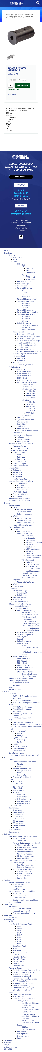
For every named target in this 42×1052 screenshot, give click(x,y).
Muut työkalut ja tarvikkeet (19, 501)
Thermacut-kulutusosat (26, 845)
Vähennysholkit (23, 437)
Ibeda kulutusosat (24, 876)
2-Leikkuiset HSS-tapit (25, 334)
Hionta (6, 757)
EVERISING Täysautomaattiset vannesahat (25, 697)
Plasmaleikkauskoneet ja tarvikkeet (23, 836)
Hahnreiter (26, 297)
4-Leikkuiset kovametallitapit (28, 1019)
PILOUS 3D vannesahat (22, 718)
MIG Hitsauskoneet (24, 509)
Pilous (11, 705)
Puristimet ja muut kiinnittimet (21, 444)
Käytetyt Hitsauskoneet (22, 525)
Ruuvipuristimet (19, 446)
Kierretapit (21, 1031)
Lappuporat (30, 273)
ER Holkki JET (27, 387)
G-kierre (25, 308)
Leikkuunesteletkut (20, 466)
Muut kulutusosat (33, 558)
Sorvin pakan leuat (20, 426)
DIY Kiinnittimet (23, 670)
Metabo (20, 764)
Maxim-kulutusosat (24, 854)
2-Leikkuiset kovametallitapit (28, 336)
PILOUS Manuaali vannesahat (24, 707)
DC (23, 290)
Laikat (11, 779)
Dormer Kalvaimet (24, 1036)
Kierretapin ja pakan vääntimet (25, 354)
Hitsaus (7, 503)
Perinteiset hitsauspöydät (27, 610)
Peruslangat (22, 593)
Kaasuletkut (22, 878)
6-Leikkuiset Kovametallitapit (29, 352)
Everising (12, 694)
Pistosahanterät (19, 749)
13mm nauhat (18, 814)
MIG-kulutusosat (28, 536)
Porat (15, 262)
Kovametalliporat (24, 281)
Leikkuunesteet (19, 452)
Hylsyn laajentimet (24, 799)
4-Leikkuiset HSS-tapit (26, 343)
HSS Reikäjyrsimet (20, 483)
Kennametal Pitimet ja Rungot (25, 979)
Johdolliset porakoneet (22, 909)
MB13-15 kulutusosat (34, 542)
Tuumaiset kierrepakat (26, 314)
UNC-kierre (26, 303)
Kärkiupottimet (19, 356)
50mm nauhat (18, 821)
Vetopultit (21, 417)
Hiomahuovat (14, 832)
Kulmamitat (17, 477)
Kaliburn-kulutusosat (25, 849)
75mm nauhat (18, 823)
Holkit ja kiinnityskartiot (22, 435)
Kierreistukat (22, 422)
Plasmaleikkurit (19, 838)
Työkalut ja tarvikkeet (25, 420)
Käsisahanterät (19, 751)
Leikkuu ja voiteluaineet (18, 450)
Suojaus (7, 880)
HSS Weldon (22, 485)
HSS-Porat (21, 264)
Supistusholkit (29, 16)
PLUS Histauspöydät (30, 619)
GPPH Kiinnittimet (20, 656)
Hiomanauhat (14, 808)
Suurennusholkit (23, 439)
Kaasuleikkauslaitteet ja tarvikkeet (22, 860)
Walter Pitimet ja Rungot (23, 974)
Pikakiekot (17, 806)
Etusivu (7, 251)
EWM (15, 507)
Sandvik (12, 255)
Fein (19, 766)
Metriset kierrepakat (25, 310)
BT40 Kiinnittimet (24, 371)
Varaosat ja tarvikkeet (17, 527)
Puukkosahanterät (20, 746)
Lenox (19, 733)
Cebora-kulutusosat (25, 852)
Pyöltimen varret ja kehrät (19, 499)
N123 (19, 939)
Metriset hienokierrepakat (27, 312)
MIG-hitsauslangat (20, 591)
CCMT (19, 926)
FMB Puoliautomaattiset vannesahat (27, 724)
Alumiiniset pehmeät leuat (27, 430)
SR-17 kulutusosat (33, 569)
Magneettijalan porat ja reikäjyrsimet (23, 481)
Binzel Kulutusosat (24, 534)
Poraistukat (17, 433)
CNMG (19, 928)
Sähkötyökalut (10, 904)
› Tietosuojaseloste (21, 220)
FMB (10, 720)
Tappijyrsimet (18, 332)
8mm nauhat (18, 810)
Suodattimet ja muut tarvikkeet (25, 900)
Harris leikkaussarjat (25, 867)
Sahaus (7, 691)
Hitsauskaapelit (19, 586)
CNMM (19, 931)
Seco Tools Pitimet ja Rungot (24, 972)
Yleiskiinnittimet (23, 659)
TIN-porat (29, 268)
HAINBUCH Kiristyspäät (22, 994)
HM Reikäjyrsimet (20, 492)
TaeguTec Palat (19, 959)
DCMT (19, 933)
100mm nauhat (19, 825)
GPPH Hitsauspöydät (21, 608)
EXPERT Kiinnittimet (25, 667)
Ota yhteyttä (20, 177)
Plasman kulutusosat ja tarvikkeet (26, 843)
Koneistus (9, 14)
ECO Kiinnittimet (23, 661)
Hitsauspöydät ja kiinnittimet (20, 604)
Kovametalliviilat (15, 830)
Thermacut (21, 841)
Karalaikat (17, 792)
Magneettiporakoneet (21, 911)
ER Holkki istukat (28, 384)
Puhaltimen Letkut (20, 895)
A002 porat (30, 277)
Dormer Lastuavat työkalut (24, 999)
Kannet (20, 639)
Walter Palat (18, 948)
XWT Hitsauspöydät (25, 634)
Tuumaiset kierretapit (25, 301)
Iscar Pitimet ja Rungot (22, 977)
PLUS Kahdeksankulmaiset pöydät (30, 647)
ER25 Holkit (30, 393)
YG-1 (23, 266)
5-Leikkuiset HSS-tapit (26, 347)
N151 (19, 942)
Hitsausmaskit (18, 885)
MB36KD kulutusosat (30, 552)
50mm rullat (18, 828)
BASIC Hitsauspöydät (30, 615)
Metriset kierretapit (25, 288)
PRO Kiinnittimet (23, 665)
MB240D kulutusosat (30, 546)
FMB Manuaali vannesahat (23, 722)
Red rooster (22, 775)
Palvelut (7, 1042)
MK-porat (29, 270)
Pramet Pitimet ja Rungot (23, 983)
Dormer (25, 275)
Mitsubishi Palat (19, 957)
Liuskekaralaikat (23, 801)
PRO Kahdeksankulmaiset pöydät (32, 653)
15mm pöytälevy (32, 630)
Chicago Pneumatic (24, 770)
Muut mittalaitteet (20, 479)
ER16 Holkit (30, 404)
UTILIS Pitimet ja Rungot (22, 990)
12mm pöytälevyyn (29, 674)
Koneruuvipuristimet (21, 448)
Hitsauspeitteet (15, 689)
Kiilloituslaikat (18, 790)
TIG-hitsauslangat (20, 597)
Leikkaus (7, 834)
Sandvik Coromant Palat (22, 924)
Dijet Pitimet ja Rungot (22, 981)
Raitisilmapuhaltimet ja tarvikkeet (22, 891)
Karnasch (21, 358)
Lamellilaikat (18, 786)
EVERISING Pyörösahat (22, 700)
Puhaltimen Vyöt (19, 898)
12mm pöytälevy (32, 628)
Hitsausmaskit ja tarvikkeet (19, 882)
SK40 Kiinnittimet (24, 376)
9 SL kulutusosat (32, 564)
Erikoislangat (22, 595)
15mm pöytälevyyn (29, 676)
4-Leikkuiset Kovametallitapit (29, 345)
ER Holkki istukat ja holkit (14, 16)
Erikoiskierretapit (24, 323)
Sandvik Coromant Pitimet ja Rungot (27, 970)
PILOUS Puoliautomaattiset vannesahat (23, 710)
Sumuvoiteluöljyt (19, 461)
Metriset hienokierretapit (27, 299)
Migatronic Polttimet (25, 582)
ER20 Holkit (30, 406)
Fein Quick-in (22, 490)
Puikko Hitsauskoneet (25, 514)
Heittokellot (17, 474)
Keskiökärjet (22, 424)
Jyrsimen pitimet (30, 14)
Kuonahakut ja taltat (21, 683)
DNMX (19, 937)
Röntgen (20, 735)
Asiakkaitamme (10, 1047)
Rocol (19, 455)
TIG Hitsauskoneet (24, 512)
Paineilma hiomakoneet (22, 768)
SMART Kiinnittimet (25, 672)
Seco (15, 259)
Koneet (11, 760)
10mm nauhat (18, 812)
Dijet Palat (17, 955)
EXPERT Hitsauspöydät (31, 624)
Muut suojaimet (15, 902)
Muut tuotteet (9, 915)
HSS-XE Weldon (23, 488)
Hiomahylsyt (22, 797)
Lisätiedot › (12, 95)
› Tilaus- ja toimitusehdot (21, 223)
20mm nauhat (18, 816)
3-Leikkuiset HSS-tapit (25, 338)
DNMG (19, 935)
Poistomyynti (9, 920)
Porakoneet (13, 906)
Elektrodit (30, 562)
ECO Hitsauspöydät (29, 617)
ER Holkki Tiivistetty (29, 389)
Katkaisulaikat (18, 781)
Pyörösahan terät (20, 738)
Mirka (19, 773)
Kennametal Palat (20, 952)
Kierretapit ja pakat (20, 286)
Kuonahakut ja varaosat (18, 681)
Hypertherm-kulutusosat (27, 847)
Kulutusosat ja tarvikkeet (23, 869)
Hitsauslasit (17, 887)
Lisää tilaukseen (22, 85)
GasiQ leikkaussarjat (25, 865)
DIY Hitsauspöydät (29, 613)
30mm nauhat (18, 819)
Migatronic (17, 580)
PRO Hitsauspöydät (29, 621)
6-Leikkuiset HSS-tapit (26, 349)
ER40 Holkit (30, 398)
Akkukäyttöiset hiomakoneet (24, 777)
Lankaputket (31, 540)
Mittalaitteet (14, 468)
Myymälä (8, 1049)
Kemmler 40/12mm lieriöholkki (15, 18)
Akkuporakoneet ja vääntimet (24, 913)
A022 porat (30, 279)
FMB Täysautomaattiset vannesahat (27, 727)
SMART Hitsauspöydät (30, 626)
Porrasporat (18, 496)
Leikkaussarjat (18, 863)
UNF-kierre (26, 305)
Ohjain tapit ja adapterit (22, 494)
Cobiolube (21, 457)
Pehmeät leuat (23, 428)
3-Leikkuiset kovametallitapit (28, 341)
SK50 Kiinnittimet (24, 378)
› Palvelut (21, 225)
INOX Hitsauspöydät (25, 632)
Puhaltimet (17, 893)
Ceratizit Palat (18, 961)
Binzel (15, 529)
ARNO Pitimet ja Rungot (22, 985)
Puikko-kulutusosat (29, 573)
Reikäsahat (17, 744)
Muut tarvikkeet (28, 577)
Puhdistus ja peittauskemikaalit (21, 678)
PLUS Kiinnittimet (24, 663)
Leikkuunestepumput (21, 463)
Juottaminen (13, 687)
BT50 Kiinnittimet (24, 374)
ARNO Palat (17, 963)
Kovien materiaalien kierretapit (30, 326)
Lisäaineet (13, 588)
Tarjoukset (8, 1040)
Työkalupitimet (18, 14)
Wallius (16, 516)
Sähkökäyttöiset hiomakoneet (24, 762)
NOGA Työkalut (19, 996)
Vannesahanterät (20, 731)
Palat (11, 922)
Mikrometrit (17, 472)
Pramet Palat (18, 966)
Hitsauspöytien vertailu (22, 606)
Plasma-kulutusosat (29, 575)
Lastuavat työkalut (16, 257)
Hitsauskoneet (14, 505)
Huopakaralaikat (23, 803)
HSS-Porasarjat (23, 284)
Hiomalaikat (18, 784)
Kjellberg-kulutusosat (25, 856)
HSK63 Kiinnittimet (24, 380)
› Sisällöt (21, 231)
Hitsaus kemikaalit (20, 602)
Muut (19, 944)
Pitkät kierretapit (28, 330)
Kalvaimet (17, 363)
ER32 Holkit (30, 395)
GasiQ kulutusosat (24, 871)
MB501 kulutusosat (33, 556)
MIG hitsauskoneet (24, 518)
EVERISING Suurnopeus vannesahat (27, 703)
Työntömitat (18, 470)
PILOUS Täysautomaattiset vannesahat (23, 714)
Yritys (6, 1045)
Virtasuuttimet (32, 538)
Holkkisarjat (30, 391)
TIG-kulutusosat (28, 560)
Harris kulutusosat (24, 874)
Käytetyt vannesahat (17, 753)
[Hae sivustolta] (38, 3)
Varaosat (16, 685)
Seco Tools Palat (19, 946)
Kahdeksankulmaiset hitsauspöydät (25, 642)
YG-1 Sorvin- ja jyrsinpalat (23, 365)
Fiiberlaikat (17, 788)
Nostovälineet (14, 917)
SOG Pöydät (21, 637)
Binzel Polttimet (23, 531)
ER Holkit (25, 400)
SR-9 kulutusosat (32, 566)
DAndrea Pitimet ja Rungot (23, 988)
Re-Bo (19, 742)
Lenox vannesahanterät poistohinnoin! (24, 755)
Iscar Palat (17, 950)
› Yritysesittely (21, 228)
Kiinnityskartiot (23, 441)
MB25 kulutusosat (33, 549)
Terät (11, 729)
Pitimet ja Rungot (15, 968)
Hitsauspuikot (18, 599)
